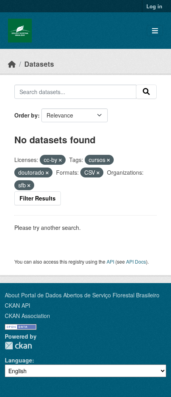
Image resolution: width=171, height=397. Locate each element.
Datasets (39, 64)
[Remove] (60, 160)
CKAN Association (27, 316)
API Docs (136, 261)
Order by (26, 115)
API (110, 261)
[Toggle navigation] (155, 31)
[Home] (12, 64)
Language (18, 360)
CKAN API (17, 305)
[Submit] (146, 92)
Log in (154, 6)
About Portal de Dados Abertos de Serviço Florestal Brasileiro (82, 295)
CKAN (18, 345)
